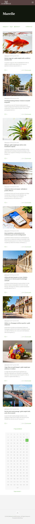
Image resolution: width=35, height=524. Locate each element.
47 (20, 452)
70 (27, 461)
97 (23, 473)
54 (20, 455)
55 (23, 455)
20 (23, 440)
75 (20, 464)
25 (17, 443)
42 (27, 449)
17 (14, 440)
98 (27, 473)
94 (14, 473)
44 (11, 452)
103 (21, 476)
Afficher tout (29, 26)
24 (14, 443)
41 (23, 449)
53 (17, 455)
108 (14, 479)
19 (20, 440)
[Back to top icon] (17, 513)
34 (23, 446)
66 (14, 461)
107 (11, 479)
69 (23, 461)
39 (17, 449)
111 (24, 479)
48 (23, 452)
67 (17, 461)
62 (23, 458)
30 (11, 446)
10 (14, 437)
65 (11, 461)
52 (14, 455)
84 (27, 467)
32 (17, 446)
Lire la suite (28, 70)
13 (23, 437)
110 (21, 479)
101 (14, 476)
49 (27, 452)
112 (27, 479)
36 (8, 449)
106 (8, 479)
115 (14, 482)
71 (8, 464)
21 (27, 440)
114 (11, 482)
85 (8, 470)
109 (17, 479)
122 (14, 485)
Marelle (7, 56)
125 (24, 485)
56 (27, 455)
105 (27, 476)
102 (17, 476)
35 (27, 446)
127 (17, 488)
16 (11, 440)
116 (17, 482)
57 (8, 458)
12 (20, 437)
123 (17, 485)
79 (11, 467)
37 (11, 449)
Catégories (5, 26)
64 (8, 461)
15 (8, 440)
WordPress (20, 518)
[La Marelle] (6, 2)
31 (14, 446)
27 (23, 443)
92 (8, 473)
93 (11, 473)
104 (24, 476)
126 (27, 485)
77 (27, 464)
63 (27, 458)
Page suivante (17, 491)
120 (8, 485)
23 (11, 443)
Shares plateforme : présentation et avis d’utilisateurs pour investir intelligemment (15, 234)
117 (21, 482)
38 (14, 449)
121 (11, 485)
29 (8, 446)
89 (20, 470)
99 (8, 476)
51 (11, 455)
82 (20, 467)
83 (23, 467)
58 (11, 458)
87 (14, 470)
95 (17, 473)
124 (21, 485)
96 (20, 473)
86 (11, 470)
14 (27, 437)
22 (8, 443)
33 (20, 446)
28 (27, 443)
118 (24, 482)
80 (14, 467)
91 (27, 470)
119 (27, 482)
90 (23, 470)
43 (8, 452)
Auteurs (17, 26)
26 (20, 443)
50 (8, 455)
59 (14, 458)
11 (17, 437)
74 (17, 464)
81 (17, 467)
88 (17, 470)
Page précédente (18, 429)
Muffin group (17, 516)
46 (17, 452)
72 (11, 464)
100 (11, 476)
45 (14, 452)
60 (17, 458)
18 (17, 440)
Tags (11, 26)
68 (20, 461)
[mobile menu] (32, 2)
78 (8, 467)
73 (14, 464)
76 (23, 464)
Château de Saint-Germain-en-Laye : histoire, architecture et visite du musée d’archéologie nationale (16, 279)
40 (20, 449)
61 (20, 458)
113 (8, 482)
